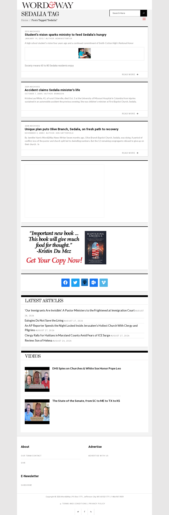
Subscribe (26, 485)
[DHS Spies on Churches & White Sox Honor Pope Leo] (37, 390)
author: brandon (54, 94)
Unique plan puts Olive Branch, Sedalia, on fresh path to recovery (71, 129)
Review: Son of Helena (38, 340)
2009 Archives (32, 87)
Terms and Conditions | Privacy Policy (83, 504)
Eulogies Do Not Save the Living (44, 320)
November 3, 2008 (34, 133)
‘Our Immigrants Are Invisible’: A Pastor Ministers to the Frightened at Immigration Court (80, 310)
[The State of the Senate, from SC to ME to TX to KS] (37, 423)
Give (23, 463)
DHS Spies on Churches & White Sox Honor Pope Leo (86, 368)
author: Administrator (59, 39)
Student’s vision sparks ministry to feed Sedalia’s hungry (65, 35)
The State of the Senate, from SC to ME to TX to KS (86, 400)
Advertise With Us (98, 456)
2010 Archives (32, 31)
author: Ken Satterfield (60, 133)
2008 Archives (32, 126)
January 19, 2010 (34, 39)
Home (24, 20)
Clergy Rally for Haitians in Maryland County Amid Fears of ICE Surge (67, 335)
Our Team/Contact (31, 456)
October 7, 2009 (33, 94)
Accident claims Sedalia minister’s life (52, 90)
